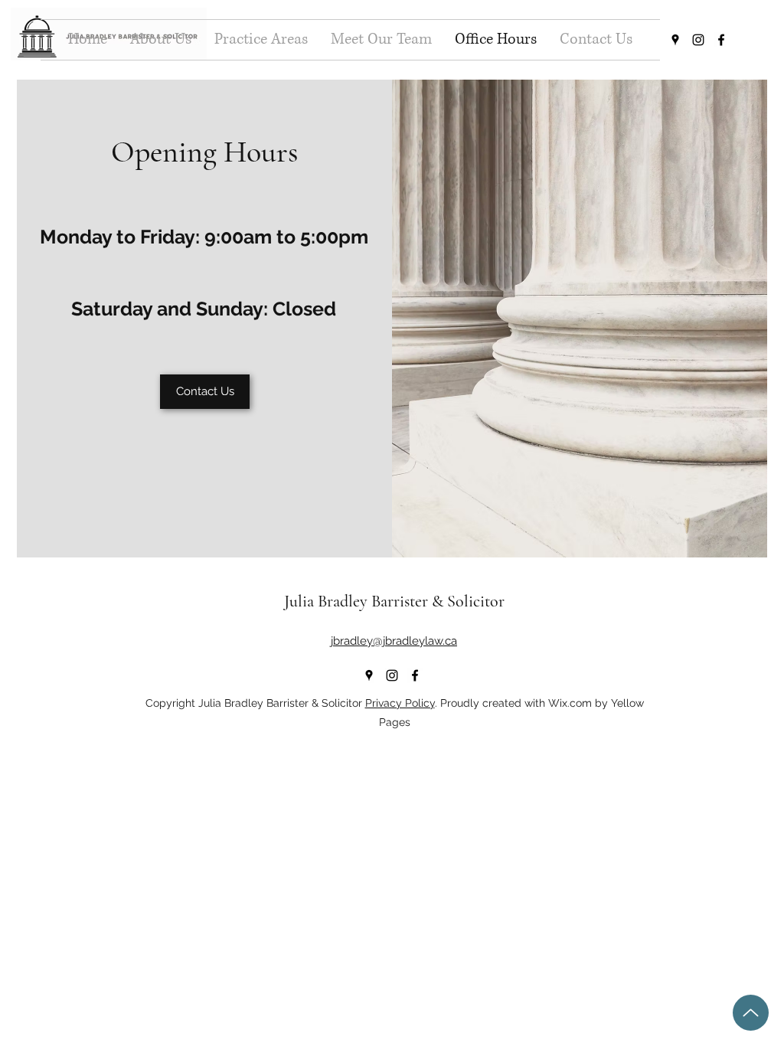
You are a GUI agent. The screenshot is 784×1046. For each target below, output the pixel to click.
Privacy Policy (400, 703)
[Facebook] (721, 39)
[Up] (751, 1013)
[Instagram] (698, 39)
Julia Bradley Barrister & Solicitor (394, 601)
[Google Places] (675, 39)
